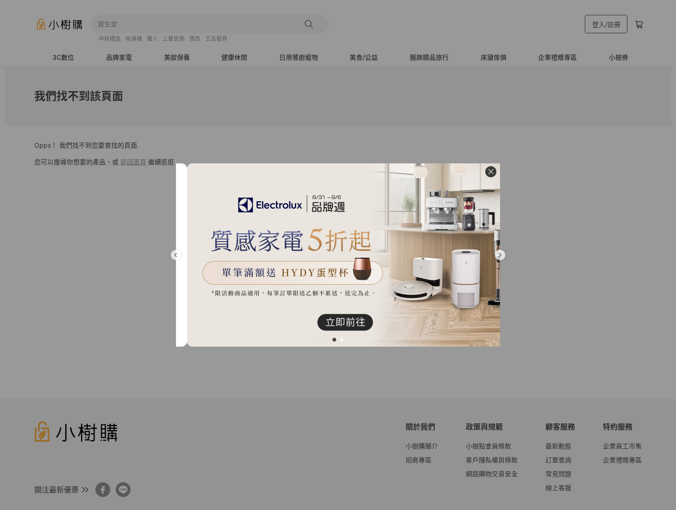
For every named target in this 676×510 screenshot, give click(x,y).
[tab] (334, 340)
